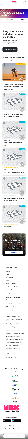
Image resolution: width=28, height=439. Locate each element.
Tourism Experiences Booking (13, 324)
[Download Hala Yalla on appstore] (6, 421)
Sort (19, 436)
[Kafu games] (15, 376)
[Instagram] (17, 428)
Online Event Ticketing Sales (13, 306)
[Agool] (15, 381)
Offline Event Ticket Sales (12, 313)
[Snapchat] (13, 428)
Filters (8, 436)
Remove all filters (10, 49)
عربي (24, 1)
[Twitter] (9, 428)
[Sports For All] (15, 398)
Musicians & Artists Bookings (13, 336)
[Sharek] (15, 394)
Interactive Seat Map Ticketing (13, 316)
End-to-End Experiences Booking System (14, 320)
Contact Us (8, 274)
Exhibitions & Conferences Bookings (15, 333)
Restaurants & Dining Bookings (13, 330)
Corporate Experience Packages (14, 310)
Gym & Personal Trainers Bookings (14, 339)
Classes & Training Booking (12, 327)
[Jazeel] (15, 385)
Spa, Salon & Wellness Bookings (14, 342)
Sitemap (8, 293)
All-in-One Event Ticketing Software (15, 303)
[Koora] (15, 389)
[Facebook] (5, 428)
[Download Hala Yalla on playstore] (16, 421)
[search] (2, 19)
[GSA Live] (15, 402)
